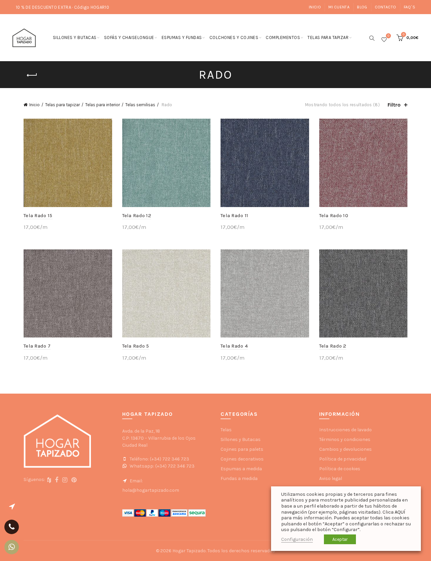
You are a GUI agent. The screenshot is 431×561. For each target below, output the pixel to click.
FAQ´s (410, 7)
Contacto (385, 7)
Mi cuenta (339, 7)
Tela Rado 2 (332, 346)
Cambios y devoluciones (345, 449)
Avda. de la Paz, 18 (141, 431)
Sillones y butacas (75, 37)
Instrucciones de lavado (345, 430)
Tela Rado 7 (37, 346)
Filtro (394, 105)
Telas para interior (102, 104)
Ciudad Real (134, 445)
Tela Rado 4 (234, 346)
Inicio (315, 7)
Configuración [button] (297, 539)
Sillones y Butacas (241, 439)
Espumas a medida (241, 469)
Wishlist (388, 36)
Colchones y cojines (234, 37)
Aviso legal (330, 478)
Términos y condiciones (344, 439)
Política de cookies (339, 469)
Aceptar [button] (339, 539)
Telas (226, 430)
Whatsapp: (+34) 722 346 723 (162, 466)
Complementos (283, 37)
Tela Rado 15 (38, 215)
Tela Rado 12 (137, 215)
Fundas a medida (239, 478)
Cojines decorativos (242, 459)
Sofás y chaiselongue (129, 37)
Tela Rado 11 (234, 215)
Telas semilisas (140, 104)
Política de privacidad (342, 459)
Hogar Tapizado (189, 551)
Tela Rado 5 (135, 346)
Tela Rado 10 (334, 215)
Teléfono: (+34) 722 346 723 (159, 459)
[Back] (32, 75)
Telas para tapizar (328, 37)
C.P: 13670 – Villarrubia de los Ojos (159, 438)
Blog (362, 7)
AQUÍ (400, 512)
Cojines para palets (242, 449)
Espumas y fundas (182, 37)
